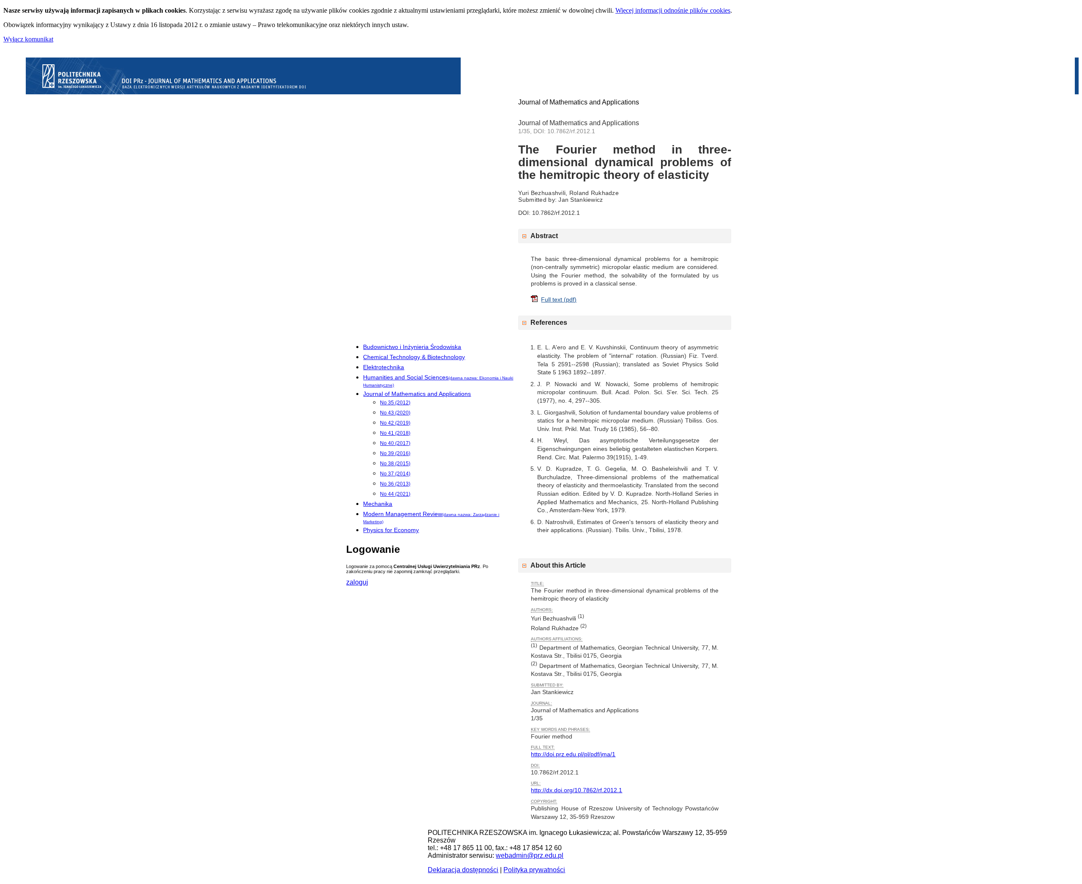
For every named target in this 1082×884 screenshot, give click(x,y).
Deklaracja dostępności (463, 869)
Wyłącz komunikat (28, 39)
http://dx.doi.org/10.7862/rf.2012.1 (576, 790)
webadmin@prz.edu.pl (529, 855)
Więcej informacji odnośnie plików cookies (672, 10)
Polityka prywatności (534, 869)
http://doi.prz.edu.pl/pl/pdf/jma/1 (573, 754)
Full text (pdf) (559, 299)
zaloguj (357, 582)
